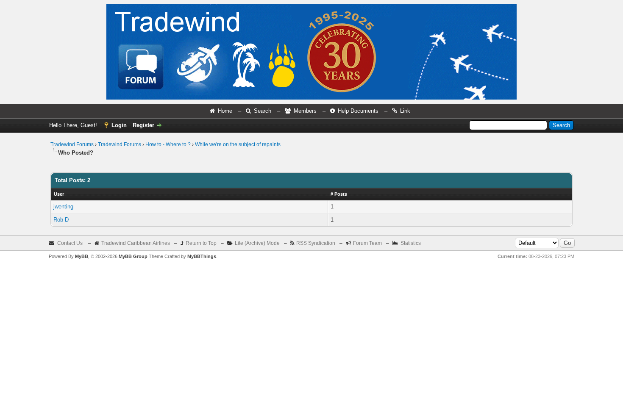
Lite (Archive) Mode (257, 243)
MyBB (81, 256)
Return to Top (201, 243)
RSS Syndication (315, 243)
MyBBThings (201, 256)
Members (305, 111)
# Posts (339, 194)
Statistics (410, 243)
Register (143, 125)
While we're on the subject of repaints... (239, 144)
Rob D (61, 219)
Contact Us (70, 243)
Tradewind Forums (72, 144)
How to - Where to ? (168, 144)
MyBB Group (133, 256)
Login (119, 125)
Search (262, 111)
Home (225, 111)
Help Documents (358, 111)
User (59, 194)
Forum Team (367, 243)
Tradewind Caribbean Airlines (135, 243)
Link (405, 111)
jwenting (63, 206)
